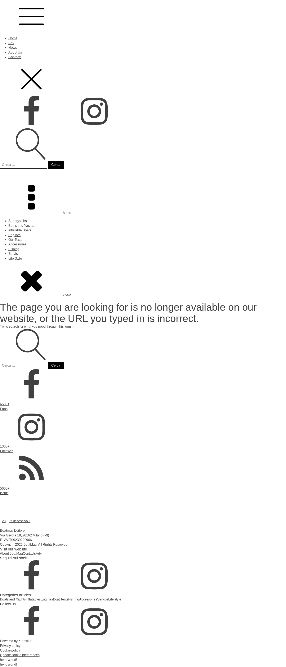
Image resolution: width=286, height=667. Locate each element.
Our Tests (15, 239)
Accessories (17, 244)
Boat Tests (60, 599)
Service (13, 253)
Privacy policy (10, 646)
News (12, 47)
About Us (15, 52)
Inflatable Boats (19, 230)
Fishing (13, 249)
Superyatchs (17, 221)
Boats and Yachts (21, 225)
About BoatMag (11, 553)
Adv (11, 43)
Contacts (14, 57)
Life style (114, 599)
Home (12, 38)
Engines (14, 235)
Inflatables (33, 599)
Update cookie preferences (20, 655)
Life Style (15, 258)
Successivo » (21, 521)
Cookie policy (10, 650)
